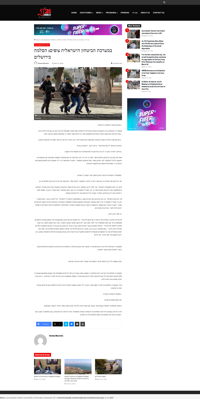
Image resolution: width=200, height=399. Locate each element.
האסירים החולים (100, 376)
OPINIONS (125, 13)
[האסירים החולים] (108, 366)
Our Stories (86, 13)
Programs (111, 13)
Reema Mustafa (43, 63)
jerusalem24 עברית (42, 45)
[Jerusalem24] (45, 12)
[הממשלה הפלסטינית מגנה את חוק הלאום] (47, 366)
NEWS (98, 13)
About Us (145, 13)
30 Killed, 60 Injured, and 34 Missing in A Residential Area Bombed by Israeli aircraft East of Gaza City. (153, 85)
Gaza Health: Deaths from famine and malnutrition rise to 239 (153, 32)
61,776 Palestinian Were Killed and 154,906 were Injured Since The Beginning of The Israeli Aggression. (153, 45)
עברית (135, 13)
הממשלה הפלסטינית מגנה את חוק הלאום (47, 376)
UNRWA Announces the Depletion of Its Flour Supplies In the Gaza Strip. (153, 73)
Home (74, 13)
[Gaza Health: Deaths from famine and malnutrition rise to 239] (133, 34)
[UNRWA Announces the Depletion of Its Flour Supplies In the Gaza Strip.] (133, 73)
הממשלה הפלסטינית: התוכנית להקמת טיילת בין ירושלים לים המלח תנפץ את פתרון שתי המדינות (76, 378)
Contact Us (158, 13)
